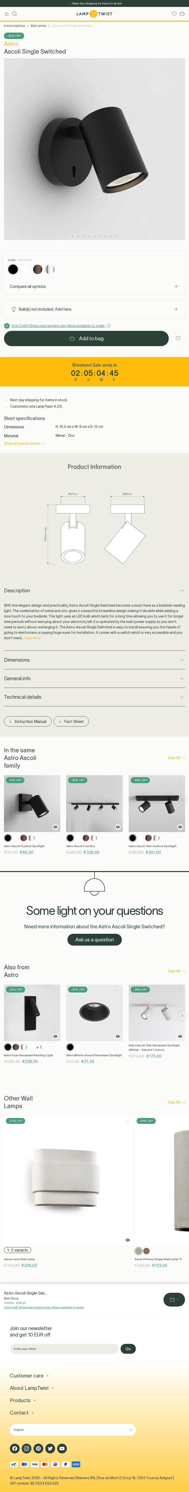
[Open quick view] (55, 827)
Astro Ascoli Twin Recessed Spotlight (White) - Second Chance (154, 1047)
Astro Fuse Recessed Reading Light (28, 1055)
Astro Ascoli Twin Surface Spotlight (152, 846)
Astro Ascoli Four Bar (80, 846)
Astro (11, 43)
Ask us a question (94, 939)
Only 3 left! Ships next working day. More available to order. (44, 1307)
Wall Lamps (38, 25)
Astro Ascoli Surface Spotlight (24, 846)
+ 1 (39, 1047)
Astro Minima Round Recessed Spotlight (94, 1055)
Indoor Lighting (14, 25)
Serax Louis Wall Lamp (19, 1259)
